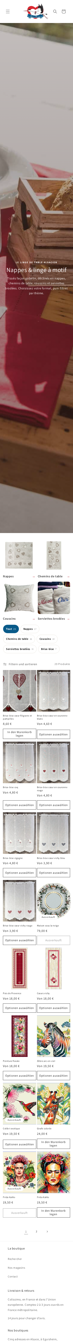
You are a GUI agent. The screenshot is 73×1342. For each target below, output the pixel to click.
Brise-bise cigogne (13, 858)
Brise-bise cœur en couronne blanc (52, 717)
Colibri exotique (11, 1128)
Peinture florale (11, 1060)
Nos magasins (16, 1267)
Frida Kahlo (9, 1197)
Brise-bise (49, 649)
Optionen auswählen (53, 734)
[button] (8, 11)
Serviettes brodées (20, 649)
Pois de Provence (12, 993)
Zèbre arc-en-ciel (46, 1060)
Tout (11, 629)
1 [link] (26, 1231)
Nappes (30, 629)
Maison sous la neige (48, 925)
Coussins (47, 639)
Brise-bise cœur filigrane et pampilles (17, 717)
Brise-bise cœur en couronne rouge (52, 789)
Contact (13, 1276)
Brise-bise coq (10, 787)
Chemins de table (19, 639)
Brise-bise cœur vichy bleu (51, 858)
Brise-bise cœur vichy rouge (17, 925)
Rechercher (15, 1259)
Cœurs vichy (43, 993)
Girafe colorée (44, 1128)
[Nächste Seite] (47, 1231)
